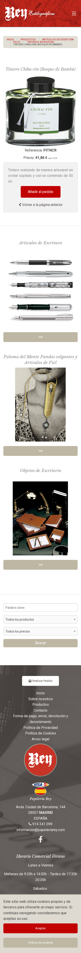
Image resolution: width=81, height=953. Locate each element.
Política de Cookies (40, 733)
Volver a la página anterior (42, 205)
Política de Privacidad (40, 728)
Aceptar (40, 928)
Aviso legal (40, 739)
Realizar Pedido (42, 680)
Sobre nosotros (40, 699)
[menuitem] (10, 39)
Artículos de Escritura (58, 39)
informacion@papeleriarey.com (40, 830)
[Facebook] (40, 841)
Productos (28, 39)
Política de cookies (40, 942)
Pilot (16, 42)
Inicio (10, 39)
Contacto (40, 710)
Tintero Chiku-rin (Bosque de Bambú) (37, 44)
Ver (40, 337)
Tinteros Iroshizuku (40, 42)
